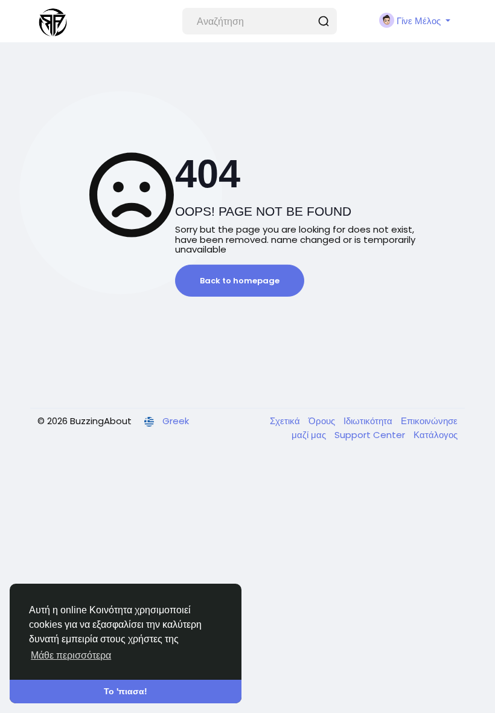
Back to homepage (239, 280)
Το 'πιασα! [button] (125, 691)
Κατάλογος (436, 434)
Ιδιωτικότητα (369, 421)
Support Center (370, 434)
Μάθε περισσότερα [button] (71, 655)
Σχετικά (286, 421)
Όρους (322, 421)
